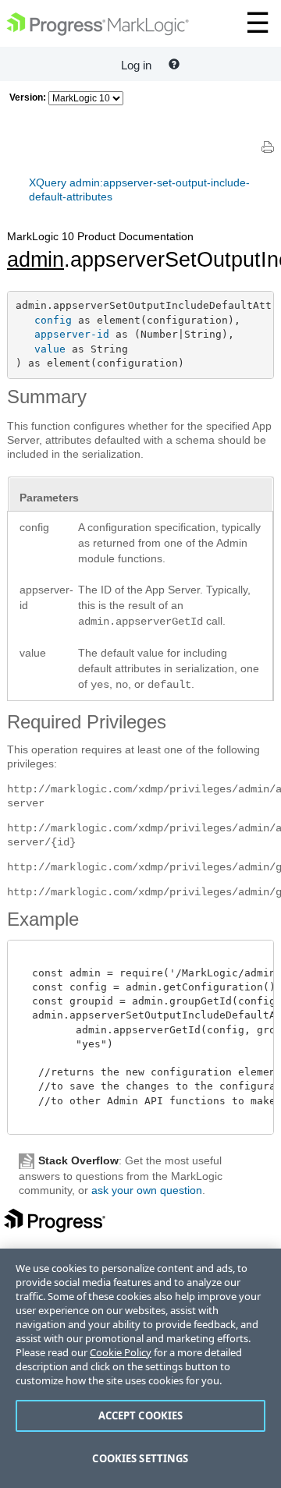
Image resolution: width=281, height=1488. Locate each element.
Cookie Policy (120, 1352)
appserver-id (71, 334)
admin (35, 259)
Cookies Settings (140, 1458)
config (53, 320)
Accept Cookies (140, 1415)
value (50, 349)
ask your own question (146, 1190)
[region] (140, 1368)
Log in (136, 65)
